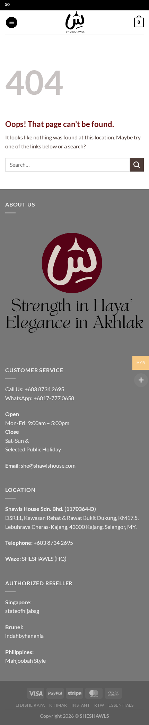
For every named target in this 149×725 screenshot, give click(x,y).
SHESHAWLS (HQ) (44, 558)
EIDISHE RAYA (30, 705)
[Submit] (137, 164)
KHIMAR (58, 705)
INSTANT (80, 705)
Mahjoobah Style (25, 660)
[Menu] (11, 22)
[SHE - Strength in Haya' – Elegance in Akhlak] (74, 22)
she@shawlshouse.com (48, 465)
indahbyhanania (24, 635)
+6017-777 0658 (54, 398)
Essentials (120, 705)
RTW (99, 705)
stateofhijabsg (22, 610)
